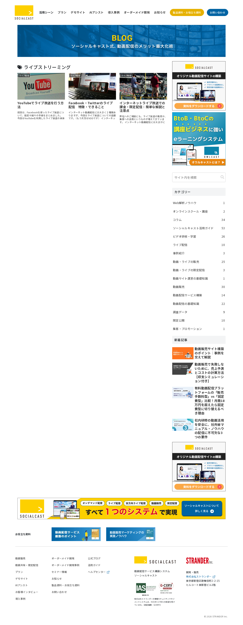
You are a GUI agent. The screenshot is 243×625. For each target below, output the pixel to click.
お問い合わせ (217, 12)
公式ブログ (94, 558)
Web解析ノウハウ (199, 203)
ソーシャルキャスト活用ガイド (199, 228)
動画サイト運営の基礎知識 (199, 278)
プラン (62, 12)
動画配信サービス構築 (199, 295)
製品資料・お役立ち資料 (187, 12)
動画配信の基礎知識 (199, 303)
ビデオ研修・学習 (199, 236)
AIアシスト (96, 12)
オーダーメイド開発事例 (66, 565)
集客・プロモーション (199, 329)
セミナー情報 (59, 572)
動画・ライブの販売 (199, 261)
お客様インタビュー (26, 592)
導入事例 (114, 12)
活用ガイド (94, 565)
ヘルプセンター (97, 572)
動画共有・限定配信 (26, 565)
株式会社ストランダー (199, 576)
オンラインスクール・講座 (199, 211)
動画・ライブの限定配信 (199, 270)
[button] (222, 177)
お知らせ (160, 12)
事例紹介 (199, 253)
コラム (199, 220)
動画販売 (199, 287)
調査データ (199, 312)
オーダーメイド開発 (137, 12)
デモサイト (78, 12)
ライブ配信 (199, 245)
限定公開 (199, 320)
